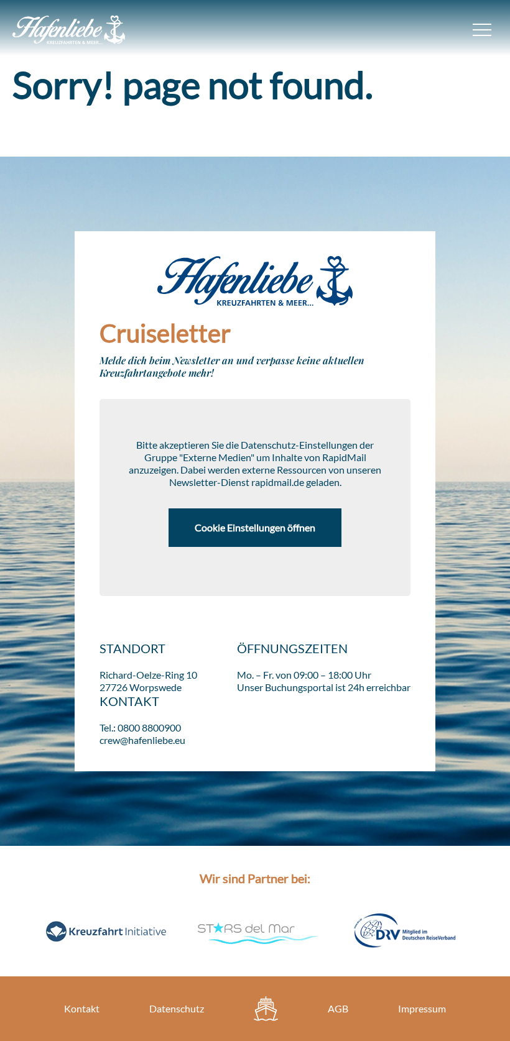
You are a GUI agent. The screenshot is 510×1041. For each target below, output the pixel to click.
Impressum (422, 1008)
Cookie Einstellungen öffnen (255, 527)
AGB (338, 1008)
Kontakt (82, 1008)
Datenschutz (176, 1008)
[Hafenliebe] (266, 1008)
